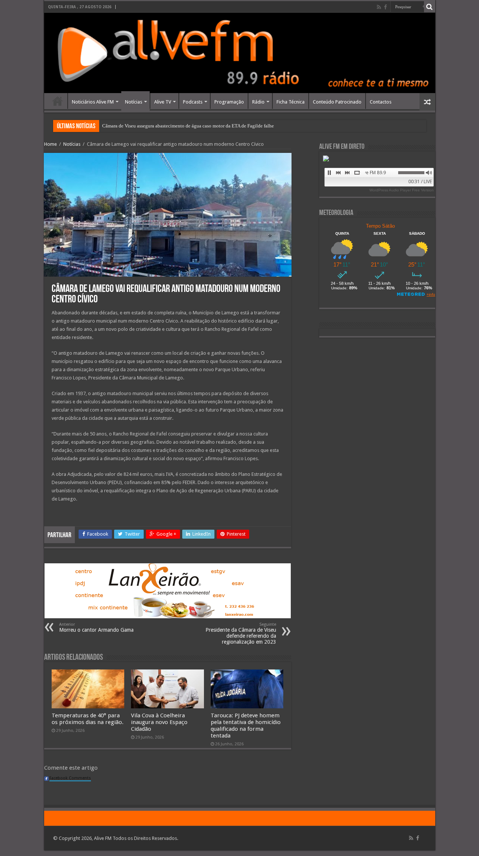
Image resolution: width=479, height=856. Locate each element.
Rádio (258, 102)
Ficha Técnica (291, 102)
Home (57, 101)
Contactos (380, 102)
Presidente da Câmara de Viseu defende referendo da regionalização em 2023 (240, 633)
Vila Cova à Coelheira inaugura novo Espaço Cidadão (159, 722)
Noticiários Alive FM (93, 102)
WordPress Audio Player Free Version (401, 190)
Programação (229, 102)
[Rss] (379, 7)
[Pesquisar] (429, 6)
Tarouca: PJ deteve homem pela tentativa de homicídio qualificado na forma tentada (246, 725)
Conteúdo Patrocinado (337, 102)
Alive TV (162, 102)
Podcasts (192, 102)
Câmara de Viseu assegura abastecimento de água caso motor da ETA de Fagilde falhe (188, 126)
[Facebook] (385, 7)
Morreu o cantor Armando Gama (96, 627)
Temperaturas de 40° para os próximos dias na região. (87, 719)
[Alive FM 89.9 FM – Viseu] (239, 53)
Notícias (133, 102)
